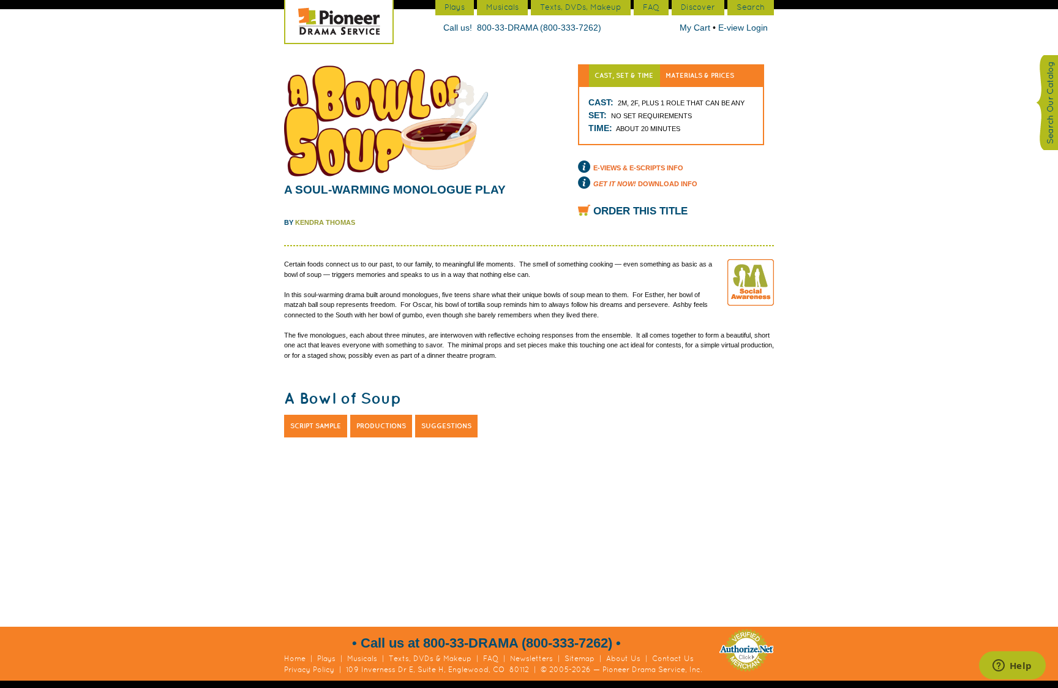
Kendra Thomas (325, 222)
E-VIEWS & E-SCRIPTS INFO (638, 168)
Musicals (362, 658)
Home (295, 658)
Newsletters (531, 658)
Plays (326, 658)
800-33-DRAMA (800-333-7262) (539, 27)
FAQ (490, 658)
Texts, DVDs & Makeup (430, 658)
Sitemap (580, 658)
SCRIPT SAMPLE (315, 425)
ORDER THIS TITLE (640, 211)
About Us (623, 658)
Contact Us (673, 658)
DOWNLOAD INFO (645, 183)
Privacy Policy (309, 669)
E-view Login (743, 27)
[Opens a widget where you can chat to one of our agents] (1012, 666)
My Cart (696, 27)
